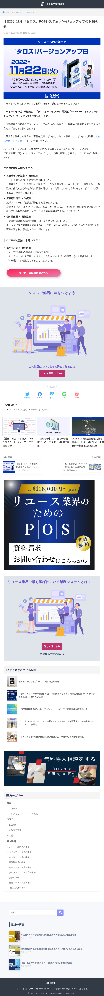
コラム (10, 819)
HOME (53, 983)
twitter (74, 989)
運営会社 (83, 989)
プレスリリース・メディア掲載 (23, 814)
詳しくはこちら (52, 646)
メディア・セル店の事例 (20, 852)
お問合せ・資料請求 (60, 989)
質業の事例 (14, 877)
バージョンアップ (40, 409)
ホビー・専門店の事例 (19, 847)
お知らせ (11, 803)
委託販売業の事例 (17, 862)
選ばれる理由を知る (51, 654)
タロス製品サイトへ (52, 373)
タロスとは (22, 989)
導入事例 (11, 841)
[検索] (60, 913)
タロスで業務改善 (55, 4)
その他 (10, 835)
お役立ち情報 (15, 830)
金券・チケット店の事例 (20, 882)
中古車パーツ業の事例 (19, 857)
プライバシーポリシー (39, 989)
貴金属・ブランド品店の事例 (22, 872)
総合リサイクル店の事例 (20, 867)
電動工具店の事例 (17, 887)
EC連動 (12, 825)
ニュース (13, 808)
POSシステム (21, 409)
